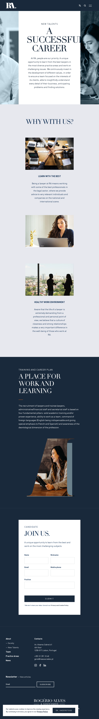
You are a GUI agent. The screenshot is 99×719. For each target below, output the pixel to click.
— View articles (24, 677)
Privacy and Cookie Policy (59, 605)
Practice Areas (12, 656)
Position (27, 580)
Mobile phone (56, 567)
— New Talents (12, 648)
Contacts (38, 639)
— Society (10, 643)
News (8, 661)
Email (26, 567)
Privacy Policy (42, 712)
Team (8, 652)
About (8, 639)
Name (26, 555)
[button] (79, 5)
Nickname (54, 555)
